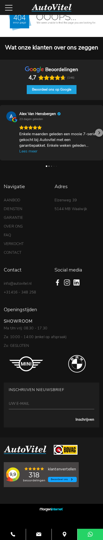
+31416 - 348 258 (20, 292)
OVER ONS (13, 226)
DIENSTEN (13, 208)
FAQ (7, 235)
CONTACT (13, 252)
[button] (4, 133)
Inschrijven (85, 419)
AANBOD (12, 200)
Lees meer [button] (28, 151)
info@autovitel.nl (18, 283)
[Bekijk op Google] (11, 116)
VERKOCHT (14, 243)
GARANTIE (13, 217)
